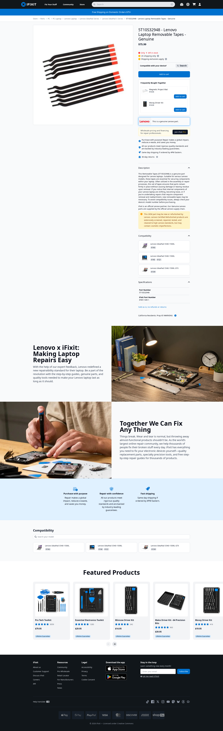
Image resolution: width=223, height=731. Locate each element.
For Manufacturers (65, 679)
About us (37, 667)
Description (144, 167)
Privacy (85, 671)
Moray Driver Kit (156, 102)
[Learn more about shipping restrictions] (158, 56)
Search (183, 65)
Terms (84, 675)
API (34, 684)
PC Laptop (57, 18)
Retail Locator (63, 675)
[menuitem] (51, 4)
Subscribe (183, 671)
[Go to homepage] (29, 4)
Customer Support (41, 671)
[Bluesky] (178, 701)
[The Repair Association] (188, 701)
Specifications (145, 282)
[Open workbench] (181, 4)
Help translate (39, 701)
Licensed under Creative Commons (118, 723)
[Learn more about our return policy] (157, 157)
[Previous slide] (108, 644)
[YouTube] (168, 701)
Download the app (115, 662)
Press (59, 684)
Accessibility (87, 667)
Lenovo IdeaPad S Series (112, 18)
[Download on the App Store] (116, 668)
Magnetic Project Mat (158, 89)
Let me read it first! (151, 676)
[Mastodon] (173, 701)
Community (62, 667)
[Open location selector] (187, 4)
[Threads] (183, 701)
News (59, 688)
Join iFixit (180, 132)
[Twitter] (157, 701)
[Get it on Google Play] (116, 677)
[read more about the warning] (175, 315)
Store (35, 18)
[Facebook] (152, 701)
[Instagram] (163, 701)
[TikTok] (147, 701)
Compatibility (144, 235)
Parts (42, 18)
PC (49, 18)
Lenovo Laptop (70, 18)
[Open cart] (194, 4)
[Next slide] (114, 644)
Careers (36, 679)
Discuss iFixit (38, 675)
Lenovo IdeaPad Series (89, 18)
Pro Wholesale (63, 671)
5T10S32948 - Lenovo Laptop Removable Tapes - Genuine (150, 18)
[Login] (200, 4)
